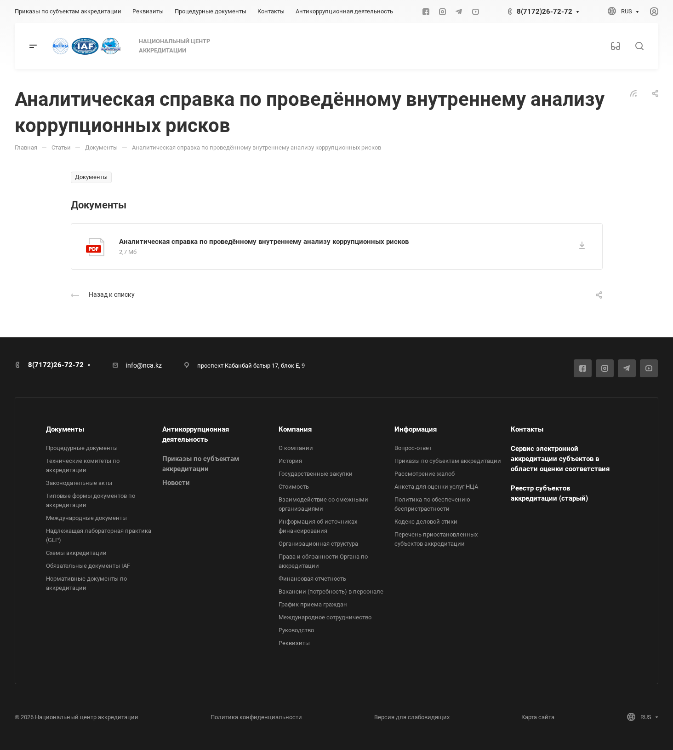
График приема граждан (313, 604)
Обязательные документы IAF (88, 565)
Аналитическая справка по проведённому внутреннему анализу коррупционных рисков (264, 241)
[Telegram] (458, 11)
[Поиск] (639, 46)
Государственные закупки (316, 473)
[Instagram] (442, 11)
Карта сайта (537, 717)
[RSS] (633, 93)
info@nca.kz (144, 365)
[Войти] (654, 11)
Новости (176, 483)
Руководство (296, 630)
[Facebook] (425, 11)
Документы (65, 429)
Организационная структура (318, 543)
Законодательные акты (79, 482)
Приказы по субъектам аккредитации (447, 460)
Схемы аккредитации (76, 552)
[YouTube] (475, 11)
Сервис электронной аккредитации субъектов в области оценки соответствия (560, 458)
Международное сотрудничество (325, 617)
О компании (296, 447)
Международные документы (86, 517)
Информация (415, 429)
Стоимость (294, 486)
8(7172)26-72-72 (544, 11)
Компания (295, 429)
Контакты (527, 429)
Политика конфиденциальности (256, 717)
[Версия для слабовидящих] (615, 46)
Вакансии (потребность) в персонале (331, 591)
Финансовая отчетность (312, 578)
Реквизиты (294, 643)
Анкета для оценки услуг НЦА (436, 486)
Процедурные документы (82, 447)
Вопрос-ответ (413, 447)
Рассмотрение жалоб (424, 473)
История (290, 460)
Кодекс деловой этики (425, 521)
